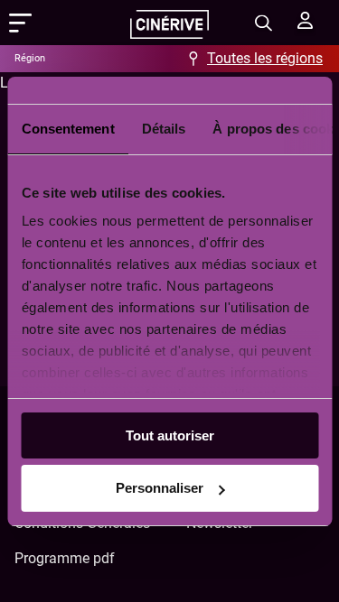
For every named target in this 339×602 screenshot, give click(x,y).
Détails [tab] (163, 128)
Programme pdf (64, 558)
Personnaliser (159, 487)
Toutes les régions (265, 58)
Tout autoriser (170, 435)
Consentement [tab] (67, 128)
